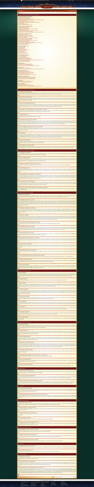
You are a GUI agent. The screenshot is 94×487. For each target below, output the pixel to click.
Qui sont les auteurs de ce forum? (23, 84)
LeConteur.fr (42, 484)
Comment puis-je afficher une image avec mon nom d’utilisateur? (28, 30)
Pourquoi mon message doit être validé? (24, 43)
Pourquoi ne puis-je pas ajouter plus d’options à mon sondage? (28, 37)
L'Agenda (38, 6)
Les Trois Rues (57, 6)
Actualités (22, 483)
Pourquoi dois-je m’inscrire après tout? (24, 18)
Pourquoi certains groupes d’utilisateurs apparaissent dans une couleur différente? (31, 59)
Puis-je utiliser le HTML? (21, 47)
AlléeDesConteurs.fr (24, 482)
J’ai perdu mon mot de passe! (22, 20)
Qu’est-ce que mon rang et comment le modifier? (25, 31)
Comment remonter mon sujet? (23, 44)
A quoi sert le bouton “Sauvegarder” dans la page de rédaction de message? (30, 42)
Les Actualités (31, 6)
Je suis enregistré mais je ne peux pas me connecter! (26, 21)
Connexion (32, 8)
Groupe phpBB (49, 457)
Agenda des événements (24, 484)
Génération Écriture (53, 483)
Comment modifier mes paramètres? (23, 27)
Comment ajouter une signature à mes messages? (26, 36)
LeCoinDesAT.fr (43, 485)
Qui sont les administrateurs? (22, 55)
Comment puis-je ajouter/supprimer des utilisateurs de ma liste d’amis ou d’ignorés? (31, 68)
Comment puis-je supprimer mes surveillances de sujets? (27, 78)
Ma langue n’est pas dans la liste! (23, 29)
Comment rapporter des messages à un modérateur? (26, 41)
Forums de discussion (34, 483)
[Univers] (42, 483)
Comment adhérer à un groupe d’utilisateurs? (25, 58)
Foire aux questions (33, 484)
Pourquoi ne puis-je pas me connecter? (24, 17)
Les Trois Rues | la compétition (25, 485)
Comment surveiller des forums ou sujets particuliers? (26, 77)
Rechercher (74, 10)
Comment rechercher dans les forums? (24, 71)
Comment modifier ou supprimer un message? (25, 35)
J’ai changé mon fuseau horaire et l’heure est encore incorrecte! (28, 28)
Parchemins (64, 6)
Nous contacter (33, 485)
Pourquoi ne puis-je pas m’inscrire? (23, 23)
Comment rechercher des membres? (23, 73)
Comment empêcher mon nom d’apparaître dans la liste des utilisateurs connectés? (31, 19)
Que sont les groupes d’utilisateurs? (23, 57)
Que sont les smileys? (21, 48)
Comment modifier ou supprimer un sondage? (25, 38)
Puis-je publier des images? (22, 49)
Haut (19, 95)
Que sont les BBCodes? (21, 46)
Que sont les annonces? (21, 50)
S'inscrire (29, 8)
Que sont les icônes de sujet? (22, 53)
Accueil (24, 6)
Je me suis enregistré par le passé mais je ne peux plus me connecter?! (29, 22)
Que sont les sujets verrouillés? (23, 52)
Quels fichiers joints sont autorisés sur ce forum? (25, 81)
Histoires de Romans (53, 484)
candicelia (66, 484)
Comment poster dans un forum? (23, 34)
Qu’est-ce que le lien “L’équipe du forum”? (24, 61)
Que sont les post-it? (21, 51)
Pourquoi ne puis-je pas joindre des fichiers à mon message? (27, 40)
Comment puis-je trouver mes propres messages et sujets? (27, 74)
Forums (70, 6)
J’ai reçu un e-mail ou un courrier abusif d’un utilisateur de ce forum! (28, 65)
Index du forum (21, 475)
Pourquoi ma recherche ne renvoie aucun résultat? (25, 72)
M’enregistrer (20, 10)
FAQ (70, 10)
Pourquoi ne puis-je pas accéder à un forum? (25, 39)
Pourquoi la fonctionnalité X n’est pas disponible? (25, 85)
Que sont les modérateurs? (22, 56)
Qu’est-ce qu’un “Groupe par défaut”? (24, 60)
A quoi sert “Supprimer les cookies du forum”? (25, 24)
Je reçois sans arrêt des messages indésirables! (25, 64)
